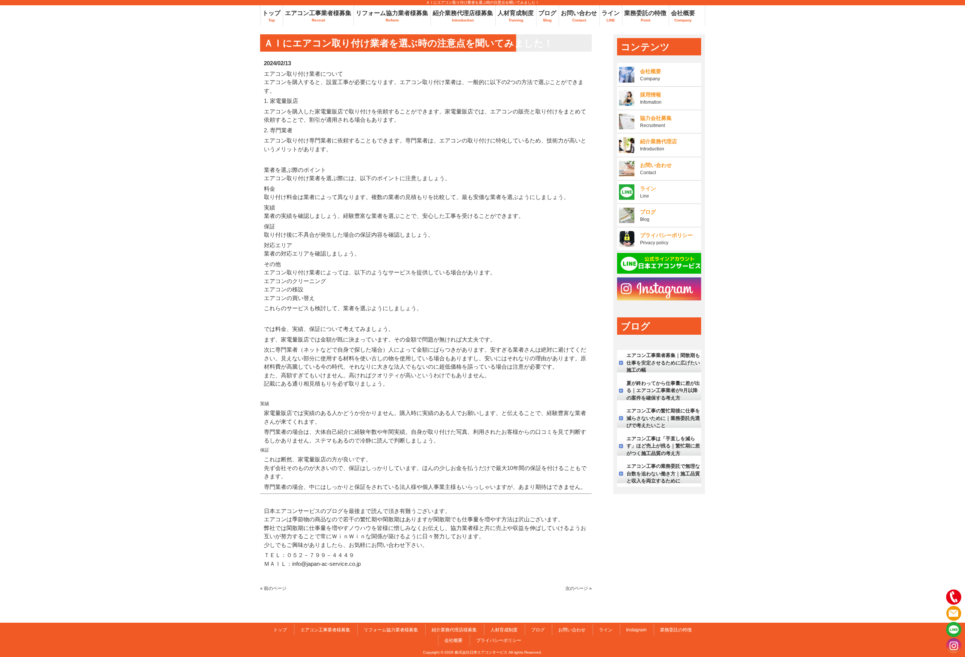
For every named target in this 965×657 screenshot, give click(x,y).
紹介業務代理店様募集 (454, 629)
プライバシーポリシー (498, 640)
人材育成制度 (504, 629)
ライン (606, 629)
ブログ (538, 629)
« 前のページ (273, 588)
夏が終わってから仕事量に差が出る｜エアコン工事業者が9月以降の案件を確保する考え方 (663, 390)
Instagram (636, 629)
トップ (280, 629)
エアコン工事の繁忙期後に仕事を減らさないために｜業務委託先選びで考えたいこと (663, 418)
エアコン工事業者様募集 (325, 629)
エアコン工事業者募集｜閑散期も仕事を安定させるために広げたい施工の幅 (663, 362)
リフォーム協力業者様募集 (391, 629)
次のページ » (578, 588)
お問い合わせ (571, 629)
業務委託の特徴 (676, 629)
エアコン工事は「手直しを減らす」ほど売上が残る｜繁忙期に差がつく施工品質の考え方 (663, 446)
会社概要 (453, 640)
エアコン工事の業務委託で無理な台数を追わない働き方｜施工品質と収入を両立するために (663, 473)
